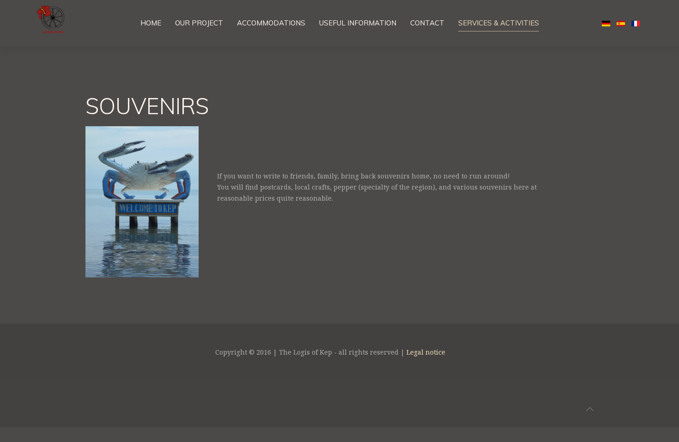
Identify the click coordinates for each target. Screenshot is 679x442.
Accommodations (271, 22)
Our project (199, 22)
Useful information (357, 22)
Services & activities (498, 22)
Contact (427, 22)
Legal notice (425, 352)
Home (150, 22)
